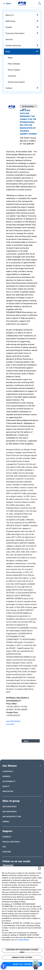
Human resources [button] (13, 45)
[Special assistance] (39, 3)
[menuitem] (7, 771)
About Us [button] (10, 15)
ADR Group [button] (10, 21)
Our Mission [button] (9, 765)
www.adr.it (10, 724)
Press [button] (8, 51)
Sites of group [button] (11, 801)
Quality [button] (9, 27)
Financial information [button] (15, 33)
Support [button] (7, 831)
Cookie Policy (23, 940)
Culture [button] (9, 88)
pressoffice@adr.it (13, 721)
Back (26, 741)
